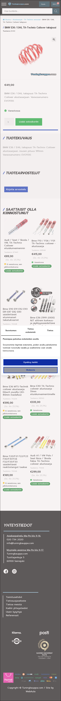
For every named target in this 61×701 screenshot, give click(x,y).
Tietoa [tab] (50, 330)
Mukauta (30, 369)
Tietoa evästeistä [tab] (30, 330)
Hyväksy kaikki (30, 362)
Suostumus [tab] (10, 330)
